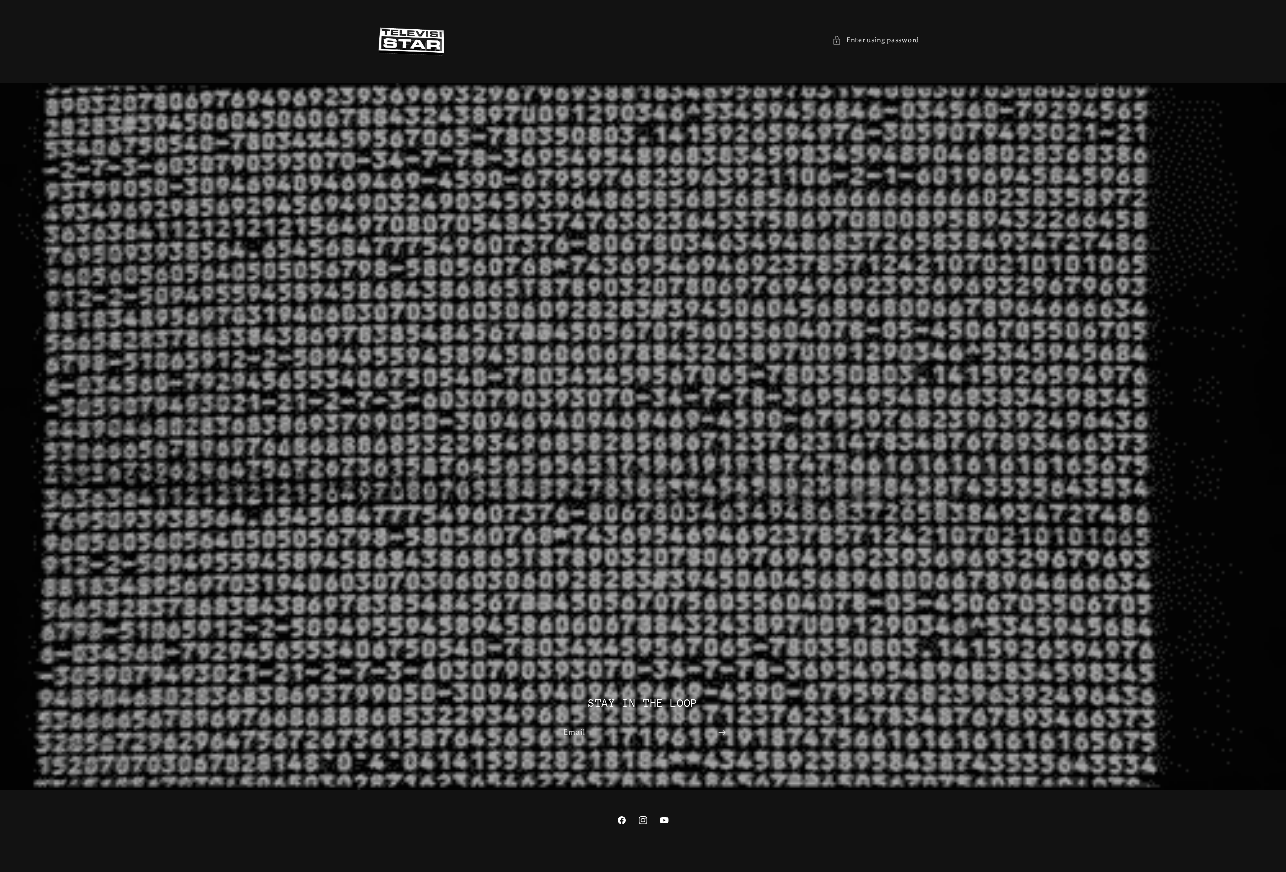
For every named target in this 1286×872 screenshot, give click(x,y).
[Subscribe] (722, 732)
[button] (875, 40)
